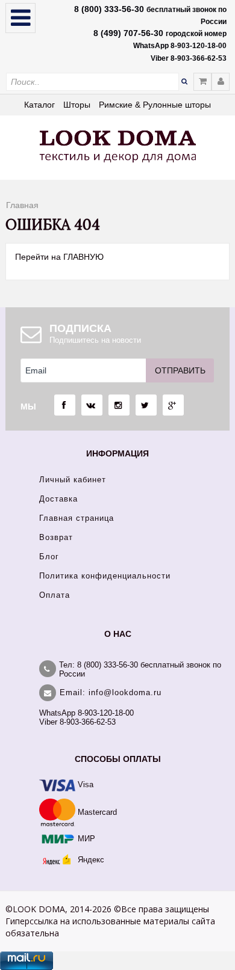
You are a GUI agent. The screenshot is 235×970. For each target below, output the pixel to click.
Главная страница (76, 518)
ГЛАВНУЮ (83, 257)
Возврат (56, 537)
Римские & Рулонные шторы (155, 104)
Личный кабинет (72, 479)
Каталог (39, 104)
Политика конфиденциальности (105, 575)
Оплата (54, 595)
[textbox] (92, 82)
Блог (49, 556)
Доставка (58, 498)
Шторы (76, 104)
